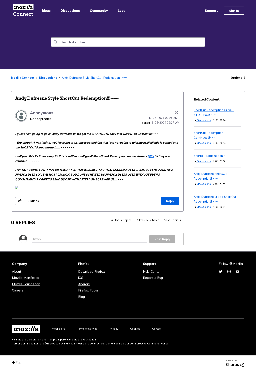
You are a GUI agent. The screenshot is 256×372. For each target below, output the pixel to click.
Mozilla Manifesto (25, 278)
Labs (121, 11)
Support (211, 11)
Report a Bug (153, 278)
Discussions (70, 11)
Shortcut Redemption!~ (209, 155)
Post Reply (162, 239)
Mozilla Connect (23, 10)
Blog (81, 297)
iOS (80, 278)
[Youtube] (237, 271)
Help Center (152, 272)
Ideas (46, 11)
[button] (20, 201)
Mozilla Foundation (26, 284)
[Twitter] (220, 271)
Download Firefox (91, 272)
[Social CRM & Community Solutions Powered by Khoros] (235, 363)
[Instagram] (229, 271)
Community (99, 11)
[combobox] (128, 42)
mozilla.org (58, 328)
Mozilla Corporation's (30, 339)
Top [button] (18, 362)
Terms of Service (87, 328)
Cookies (135, 328)
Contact (156, 328)
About (16, 272)
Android (84, 284)
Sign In (234, 10)
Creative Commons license (152, 343)
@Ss (151, 156)
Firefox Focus (88, 290)
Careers (17, 290)
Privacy (113, 328)
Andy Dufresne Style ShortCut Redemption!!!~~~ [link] (95, 77)
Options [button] (236, 77)
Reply (170, 201)
